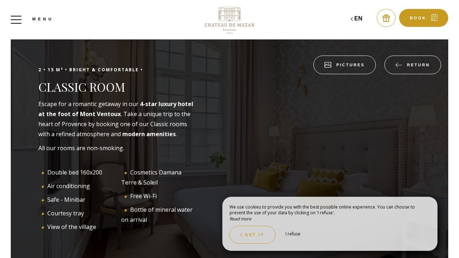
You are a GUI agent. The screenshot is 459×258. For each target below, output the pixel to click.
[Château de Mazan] (229, 20)
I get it (252, 235)
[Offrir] (386, 18)
